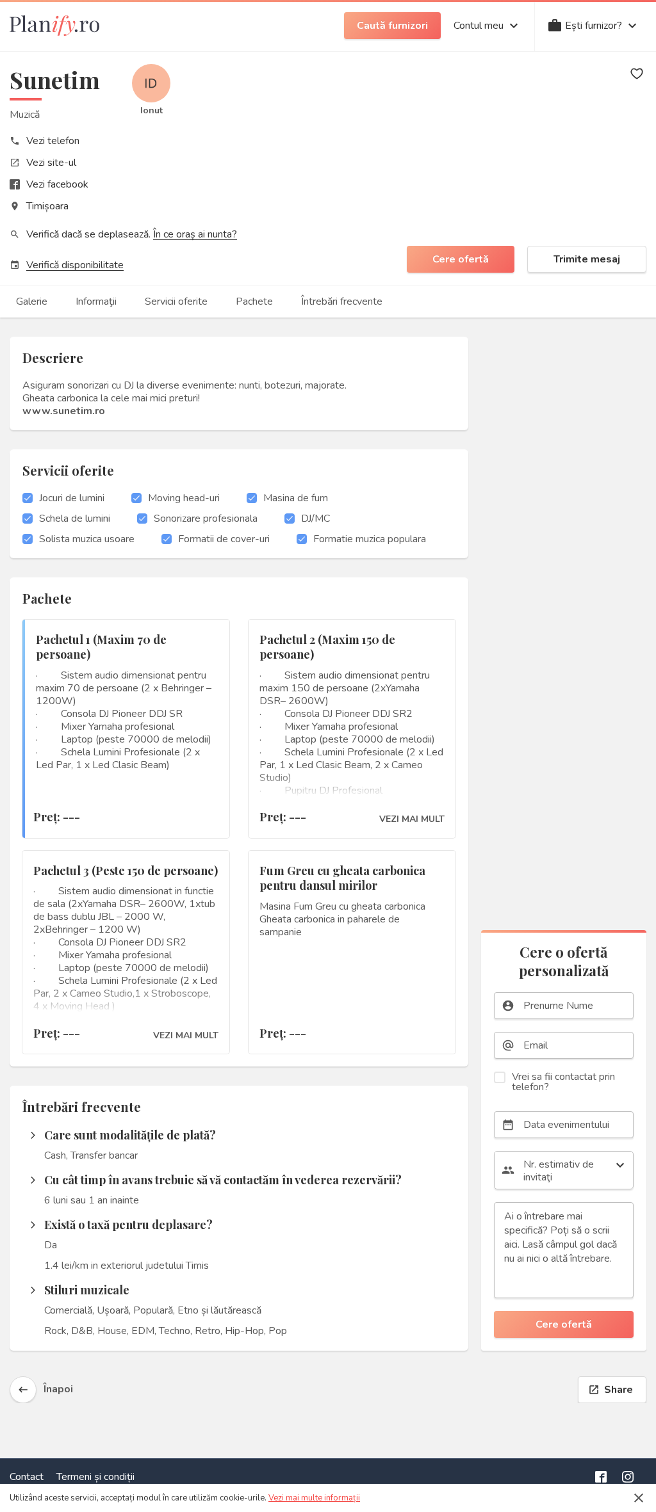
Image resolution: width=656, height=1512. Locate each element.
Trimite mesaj (587, 259)
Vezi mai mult (412, 819)
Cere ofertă (460, 259)
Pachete (254, 301)
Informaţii (96, 301)
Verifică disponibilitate (75, 265)
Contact (27, 1477)
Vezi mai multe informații (314, 1498)
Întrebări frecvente (341, 301)
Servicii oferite (176, 301)
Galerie (31, 301)
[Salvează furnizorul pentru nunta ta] (636, 73)
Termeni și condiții (95, 1477)
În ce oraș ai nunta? (195, 234)
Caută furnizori (392, 26)
